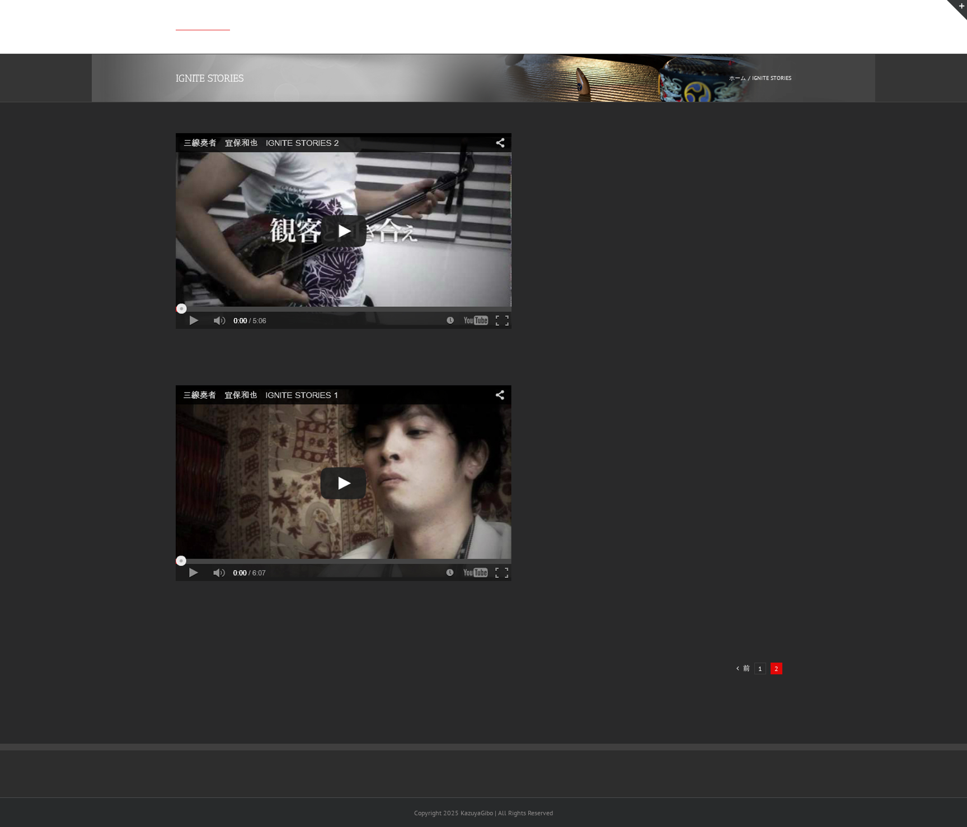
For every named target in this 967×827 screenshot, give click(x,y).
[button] (774, 23)
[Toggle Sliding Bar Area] (957, 10)
